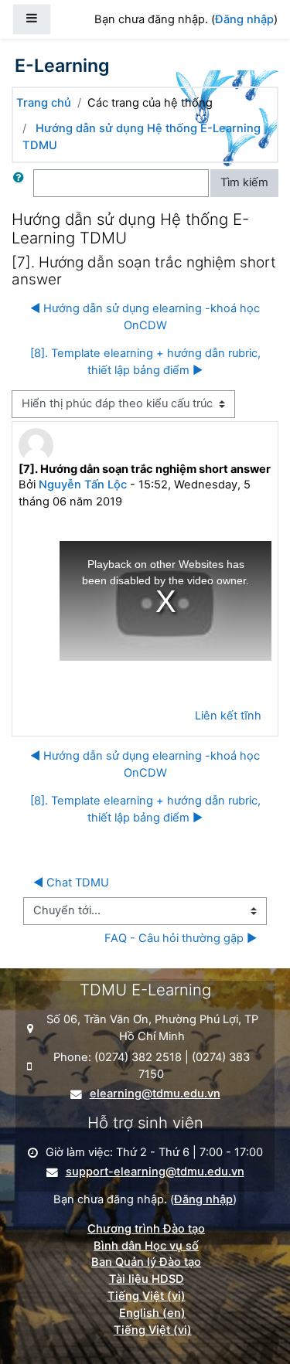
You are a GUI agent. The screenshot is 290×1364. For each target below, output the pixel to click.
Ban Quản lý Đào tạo (146, 1262)
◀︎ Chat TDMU (71, 882)
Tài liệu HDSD (146, 1279)
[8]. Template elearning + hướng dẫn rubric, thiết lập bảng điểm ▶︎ (145, 361)
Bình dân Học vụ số (146, 1246)
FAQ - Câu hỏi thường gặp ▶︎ (180, 938)
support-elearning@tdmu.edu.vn (155, 1172)
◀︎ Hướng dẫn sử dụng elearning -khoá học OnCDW (145, 316)
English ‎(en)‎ (152, 1313)
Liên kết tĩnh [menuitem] (228, 716)
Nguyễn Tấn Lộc (83, 485)
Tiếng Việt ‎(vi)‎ (146, 1296)
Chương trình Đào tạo (146, 1229)
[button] (22, 183)
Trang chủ (43, 103)
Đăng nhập (244, 19)
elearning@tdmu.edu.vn (155, 1093)
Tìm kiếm (244, 182)
